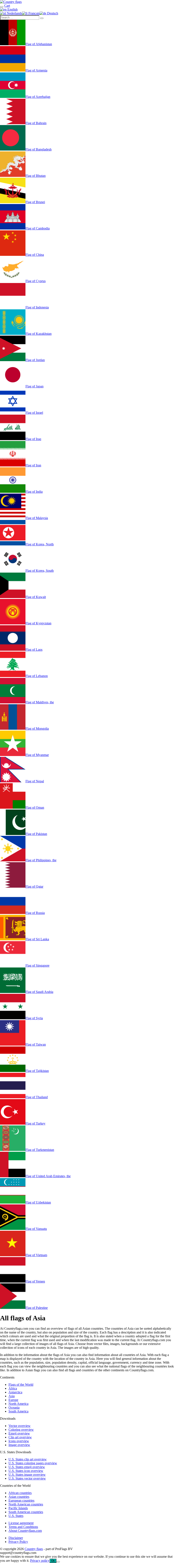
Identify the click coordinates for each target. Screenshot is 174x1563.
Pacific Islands (18, 1508)
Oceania (14, 1407)
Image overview (19, 1445)
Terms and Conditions (23, 1527)
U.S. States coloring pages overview (32, 1463)
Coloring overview (21, 1429)
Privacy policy (39, 1560)
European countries (21, 1500)
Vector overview (19, 1426)
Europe (13, 1400)
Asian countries (18, 1496)
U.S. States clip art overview (27, 1459)
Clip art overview (20, 1437)
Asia (11, 1396)
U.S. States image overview (27, 1474)
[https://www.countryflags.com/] (11, 2)
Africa (12, 1388)
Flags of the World (20, 1384)
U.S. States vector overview (27, 1478)
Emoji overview (19, 1433)
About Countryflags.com (25, 1530)
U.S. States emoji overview (26, 1467)
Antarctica (15, 1392)
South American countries (25, 1512)
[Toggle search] (1, 6)
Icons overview (18, 1441)
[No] (58, 1561)
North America (18, 1403)
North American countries (25, 1504)
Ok (53, 1560)
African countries (20, 1493)
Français (34, 13)
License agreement (21, 1523)
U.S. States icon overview (25, 1471)
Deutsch (52, 13)
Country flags (34, 1549)
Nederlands (14, 13)
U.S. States (15, 1516)
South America (18, 1411)
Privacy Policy (18, 1541)
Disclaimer (15, 1538)
